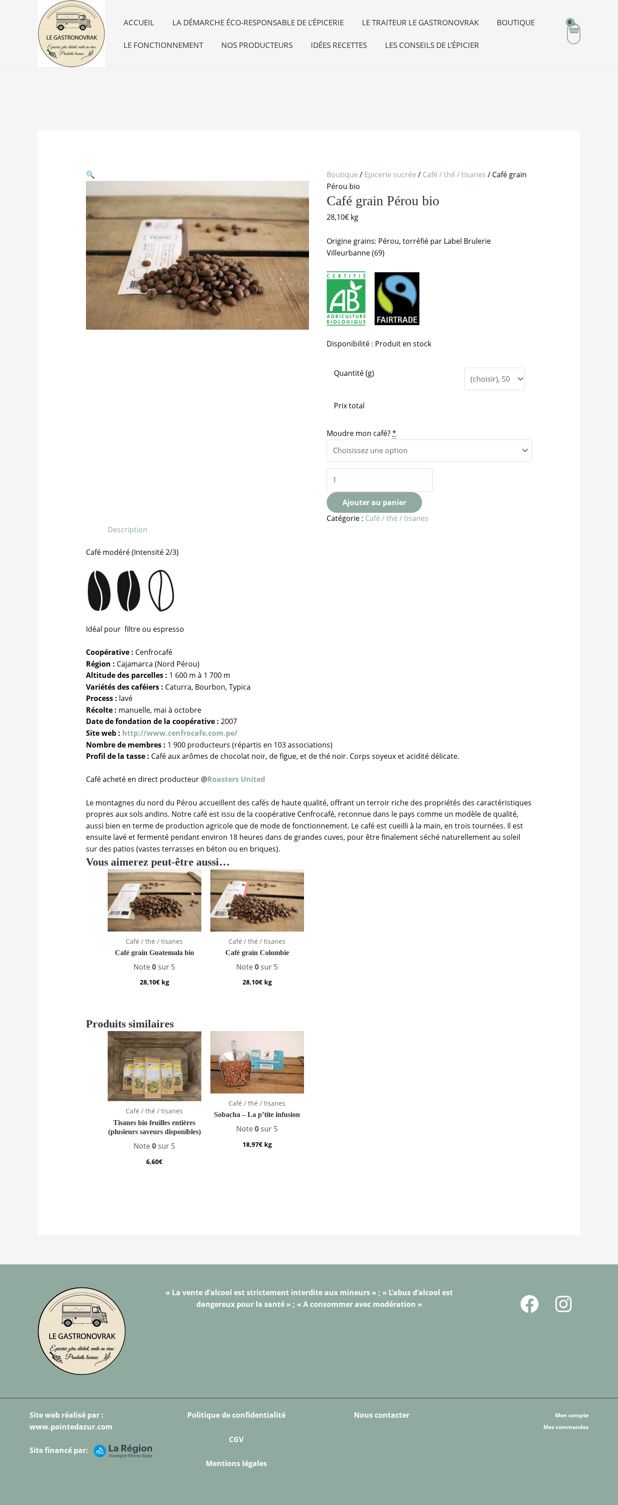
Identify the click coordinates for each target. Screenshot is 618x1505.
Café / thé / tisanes (454, 175)
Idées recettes (339, 45)
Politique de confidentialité (236, 1415)
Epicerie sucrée (390, 175)
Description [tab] (127, 530)
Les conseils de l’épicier (432, 45)
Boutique (516, 22)
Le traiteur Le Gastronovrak (420, 22)
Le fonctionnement (163, 45)
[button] (90, 175)
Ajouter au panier (374, 502)
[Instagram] (563, 1304)
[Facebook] (530, 1304)
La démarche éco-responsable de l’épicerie (258, 22)
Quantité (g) (354, 373)
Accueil (139, 22)
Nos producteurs (257, 45)
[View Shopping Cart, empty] (573, 33)
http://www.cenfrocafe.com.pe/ (179, 733)
